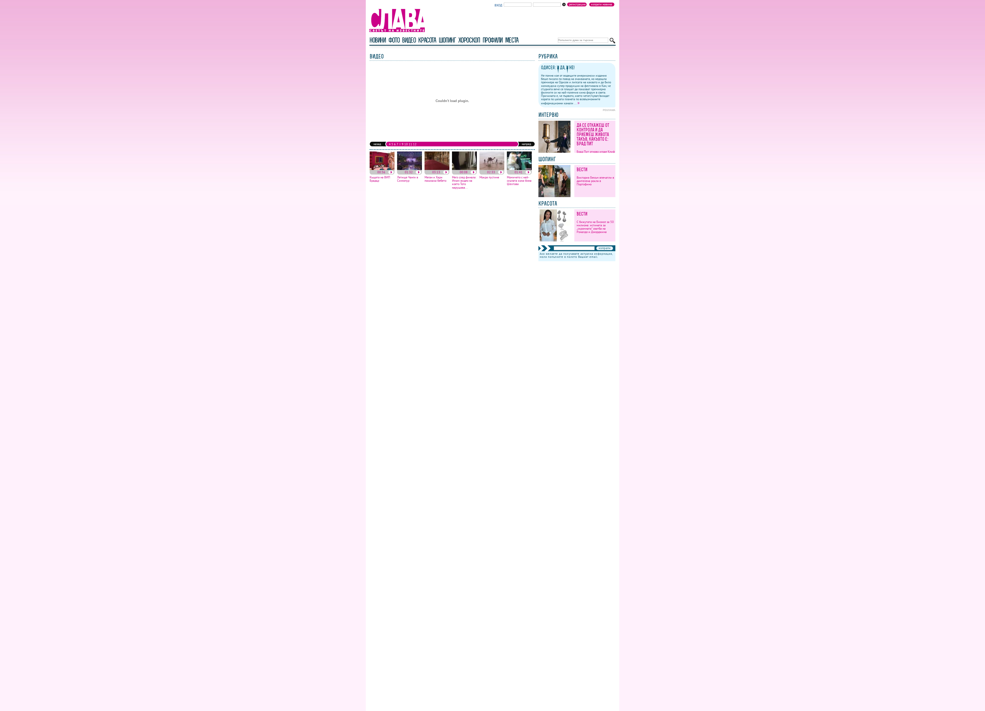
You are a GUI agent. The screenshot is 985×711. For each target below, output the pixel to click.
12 (415, 144)
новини (377, 40)
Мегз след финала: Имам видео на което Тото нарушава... (464, 182)
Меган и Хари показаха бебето (435, 178)
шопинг (447, 40)
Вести (582, 169)
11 (410, 144)
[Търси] (612, 41)
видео (409, 40)
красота (427, 40)
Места (511, 40)
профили (492, 40)
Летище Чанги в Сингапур (407, 178)
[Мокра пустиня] (491, 169)
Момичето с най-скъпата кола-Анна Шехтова (519, 180)
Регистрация (577, 4)
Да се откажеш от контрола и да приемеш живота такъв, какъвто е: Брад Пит (593, 134)
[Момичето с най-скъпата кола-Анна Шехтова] (519, 169)
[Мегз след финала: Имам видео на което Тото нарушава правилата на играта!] (464, 169)
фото (394, 40)
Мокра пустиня (489, 177)
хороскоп (469, 40)
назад (377, 144)
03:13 (436, 172)
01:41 (519, 172)
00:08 (464, 172)
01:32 (409, 172)
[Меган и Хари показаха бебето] (437, 169)
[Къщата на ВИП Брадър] (382, 169)
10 (406, 144)
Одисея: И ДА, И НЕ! (558, 67)
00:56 (381, 172)
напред (526, 144)
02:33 (491, 172)
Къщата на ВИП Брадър (380, 178)
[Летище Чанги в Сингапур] (409, 169)
